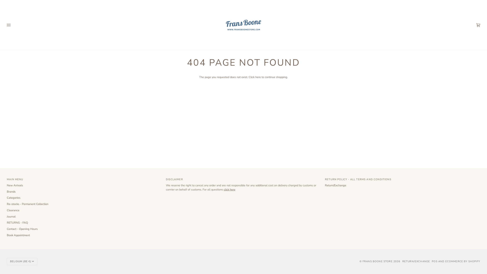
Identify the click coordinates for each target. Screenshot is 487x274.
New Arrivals (15, 185)
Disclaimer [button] (174, 179)
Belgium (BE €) (20, 261)
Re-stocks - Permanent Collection (27, 204)
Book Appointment (18, 235)
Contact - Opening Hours (22, 229)
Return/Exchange (335, 185)
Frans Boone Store (378, 261)
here (258, 77)
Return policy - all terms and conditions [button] (358, 179)
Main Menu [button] (15, 179)
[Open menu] (12, 25)
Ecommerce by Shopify (462, 261)
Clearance (13, 210)
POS (435, 261)
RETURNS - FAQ (17, 223)
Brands (11, 192)
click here (229, 189)
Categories (13, 198)
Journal (11, 216)
